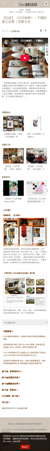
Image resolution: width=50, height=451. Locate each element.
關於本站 (11, 424)
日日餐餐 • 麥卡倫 (10, 396)
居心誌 (5, 402)
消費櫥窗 (7, 331)
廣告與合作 (30, 424)
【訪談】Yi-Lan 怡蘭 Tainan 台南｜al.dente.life (13, 201)
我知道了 (25, 447)
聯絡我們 (38, 424)
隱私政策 (24, 441)
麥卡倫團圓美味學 (10, 384)
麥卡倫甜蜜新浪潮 (10, 377)
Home (21, 10)
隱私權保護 (20, 424)
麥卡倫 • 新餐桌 (9, 390)
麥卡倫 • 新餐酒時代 (11, 371)
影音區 (28, 10)
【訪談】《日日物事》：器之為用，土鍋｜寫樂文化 (36, 169)
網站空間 (5, 408)
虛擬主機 (23, 408)
